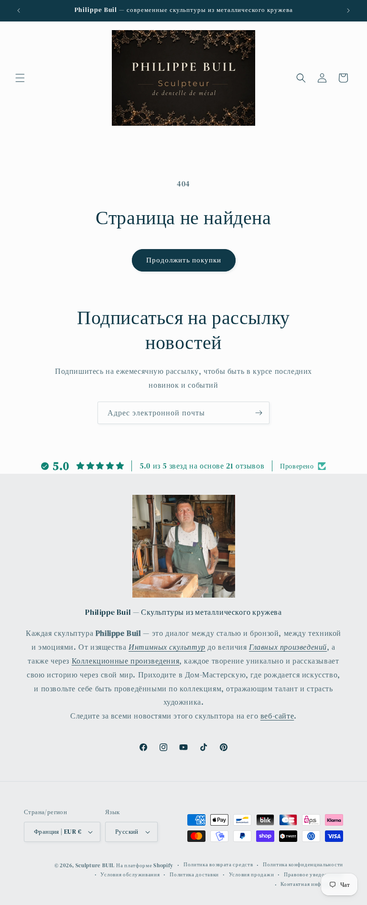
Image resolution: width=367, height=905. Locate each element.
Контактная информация (312, 884)
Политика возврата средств (218, 864)
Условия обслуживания (130, 874)
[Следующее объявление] (348, 10)
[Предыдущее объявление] (18, 10)
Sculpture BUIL (95, 865)
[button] (20, 77)
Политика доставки (194, 874)
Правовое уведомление (313, 874)
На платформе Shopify (144, 865)
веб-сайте (277, 715)
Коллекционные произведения (126, 660)
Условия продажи (251, 874)
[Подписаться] (258, 413)
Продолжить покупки (183, 260)
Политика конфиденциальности (303, 864)
